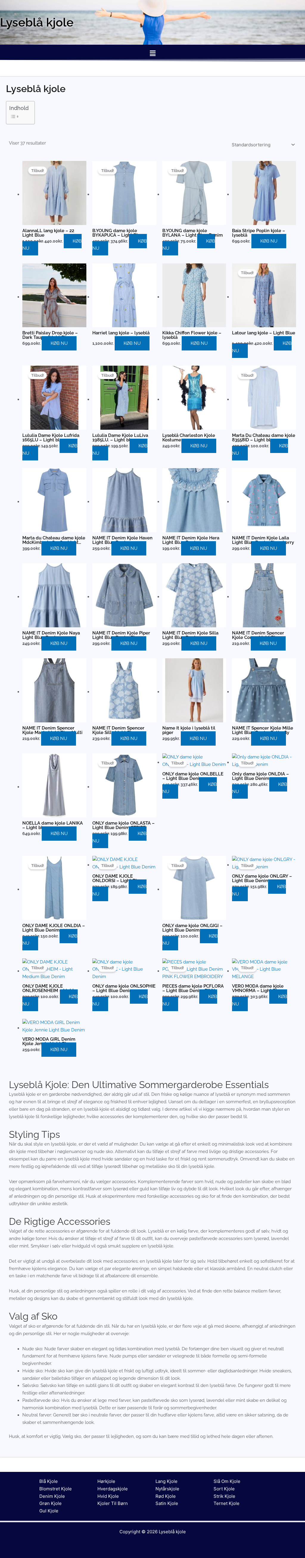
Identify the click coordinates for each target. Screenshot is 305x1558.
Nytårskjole (167, 1489)
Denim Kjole (52, 1496)
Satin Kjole (166, 1503)
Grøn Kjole (50, 1503)
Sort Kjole (224, 1489)
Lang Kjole (166, 1481)
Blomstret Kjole (55, 1489)
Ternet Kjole (226, 1503)
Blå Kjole (48, 1481)
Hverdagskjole (112, 1489)
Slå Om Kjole (227, 1481)
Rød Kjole (165, 1496)
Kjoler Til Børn (112, 1503)
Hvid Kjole (108, 1496)
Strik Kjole (224, 1496)
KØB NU (268, 241)
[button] (152, 53)
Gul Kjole (48, 1511)
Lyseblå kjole (172, 1531)
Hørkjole (106, 1481)
